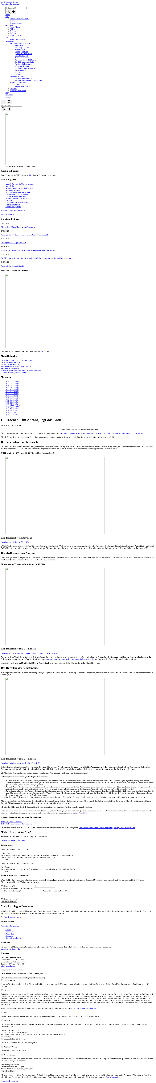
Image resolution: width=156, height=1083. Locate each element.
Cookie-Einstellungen (13, 938)
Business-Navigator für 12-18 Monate (28, 80)
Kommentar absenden (9, 901)
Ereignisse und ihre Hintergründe (17, 194)
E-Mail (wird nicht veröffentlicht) (17, 888)
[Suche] (9, 102)
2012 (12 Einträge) (12, 410)
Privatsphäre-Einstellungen (22, 978)
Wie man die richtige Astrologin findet (14, 372)
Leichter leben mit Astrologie (15, 196)
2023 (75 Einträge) (12, 388)
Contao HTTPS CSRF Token (14, 1039)
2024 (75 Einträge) (12, 385)
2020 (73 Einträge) (12, 394)
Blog (7, 93)
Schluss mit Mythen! (12, 205)
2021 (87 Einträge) (12, 392)
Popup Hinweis (9, 1055)
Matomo (7, 1020)
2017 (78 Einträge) (12, 400)
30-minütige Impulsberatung (25, 68)
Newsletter (9, 95)
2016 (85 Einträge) (12, 402)
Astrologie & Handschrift (10, 368)
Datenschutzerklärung (113, 1077)
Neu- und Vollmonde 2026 (10, 362)
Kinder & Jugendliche (18, 82)
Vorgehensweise (20, 45)
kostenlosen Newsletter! (78, 813)
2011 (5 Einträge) (11, 412)
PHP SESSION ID (10, 1047)
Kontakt (8, 97)
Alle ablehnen (6, 978)
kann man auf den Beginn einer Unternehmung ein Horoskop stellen (69, 659)
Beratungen (9, 41)
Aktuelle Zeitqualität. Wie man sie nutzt (19, 184)
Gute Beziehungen (21, 56)
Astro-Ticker (10, 186)
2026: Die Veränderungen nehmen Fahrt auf (17, 360)
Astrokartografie (20, 70)
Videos (12, 29)
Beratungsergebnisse (12, 190)
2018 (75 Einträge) (12, 398)
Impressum (9, 932)
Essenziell (7, 1037)
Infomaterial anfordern (18, 91)
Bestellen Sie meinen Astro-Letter (13, 840)
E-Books (13, 33)
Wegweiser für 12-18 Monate (25, 60)
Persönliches (10, 200)
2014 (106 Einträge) (12, 406)
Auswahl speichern (8, 1071)
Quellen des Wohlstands (23, 54)
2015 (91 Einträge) (12, 404)
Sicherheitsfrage (11, 891)
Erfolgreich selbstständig (23, 78)
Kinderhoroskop (20, 84)
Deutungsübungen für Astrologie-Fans (19, 192)
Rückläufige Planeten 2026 (10, 364)
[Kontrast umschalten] (3, 102)
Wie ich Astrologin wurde (19, 19)
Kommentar (9, 899)
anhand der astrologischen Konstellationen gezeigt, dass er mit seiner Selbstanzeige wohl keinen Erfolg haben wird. (102, 433)
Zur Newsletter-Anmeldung (11, 917)
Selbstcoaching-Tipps (13, 207)
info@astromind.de (8, 966)
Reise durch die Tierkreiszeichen (17, 203)
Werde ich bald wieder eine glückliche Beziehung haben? (21, 370)
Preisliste (18, 74)
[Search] (8, 11)
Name (7, 886)
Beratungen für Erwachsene (20, 43)
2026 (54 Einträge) (12, 381)
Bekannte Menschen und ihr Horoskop (19, 188)
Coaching (13, 89)
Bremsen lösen (20, 50)
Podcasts (13, 31)
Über (7, 17)
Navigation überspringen (10, 4)
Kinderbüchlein (15, 35)
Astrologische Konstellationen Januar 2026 (16, 366)
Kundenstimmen (16, 23)
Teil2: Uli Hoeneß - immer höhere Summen (16, 824)
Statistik (6, 1012)
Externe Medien (9, 980)
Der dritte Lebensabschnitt (24, 62)
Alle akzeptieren (38, 978)
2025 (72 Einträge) (12, 383)
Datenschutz (9, 934)
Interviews (14, 21)
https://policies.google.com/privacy (83, 1008)
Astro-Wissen (15, 27)
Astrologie (9, 25)
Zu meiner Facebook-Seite (10, 949)
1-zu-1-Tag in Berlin (17, 39)
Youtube (7, 990)
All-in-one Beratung (22, 66)
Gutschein (18, 72)
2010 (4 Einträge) (11, 414)
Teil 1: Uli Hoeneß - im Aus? (11, 822)
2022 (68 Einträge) (12, 390)
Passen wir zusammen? (23, 58)
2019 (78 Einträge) (12, 396)
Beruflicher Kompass (22, 87)
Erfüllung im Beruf (21, 52)
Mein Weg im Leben (22, 48)
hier (30, 175)
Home (7, 15)
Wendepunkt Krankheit (23, 64)
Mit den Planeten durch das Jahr (17, 198)
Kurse (7, 37)
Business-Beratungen (17, 76)
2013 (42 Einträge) (12, 408)
